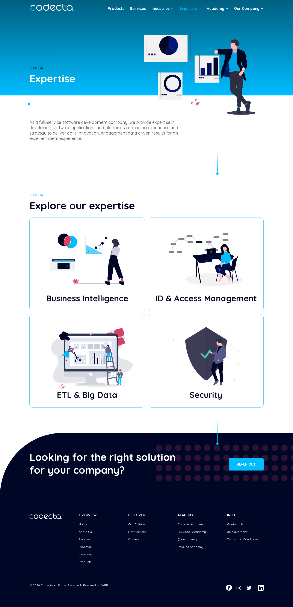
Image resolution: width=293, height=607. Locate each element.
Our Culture (136, 524)
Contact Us (235, 524)
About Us (85, 532)
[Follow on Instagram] (239, 588)
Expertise (188, 9)
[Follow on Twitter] (251, 588)
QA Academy (187, 539)
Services (138, 9)
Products (116, 9)
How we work (137, 532)
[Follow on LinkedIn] (261, 588)
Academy (215, 9)
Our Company (246, 9)
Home (83, 524)
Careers (133, 539)
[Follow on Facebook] (229, 588)
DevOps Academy (191, 547)
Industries (161, 9)
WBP (104, 585)
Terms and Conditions (242, 539)
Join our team (237, 532)
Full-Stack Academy (192, 532)
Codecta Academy (191, 524)
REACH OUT (246, 464)
